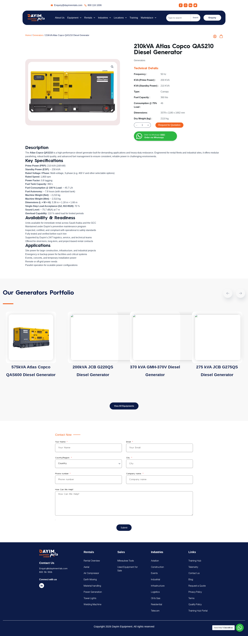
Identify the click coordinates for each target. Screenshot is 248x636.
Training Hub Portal (198, 611)
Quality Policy (195, 605)
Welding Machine (92, 605)
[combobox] (178, 17)
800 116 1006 (45, 572)
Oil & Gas (155, 598)
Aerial (86, 567)
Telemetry (193, 567)
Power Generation (93, 592)
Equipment (72, 17)
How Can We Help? (64, 490)
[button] (112, 66)
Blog (190, 580)
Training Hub (194, 561)
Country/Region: (63, 458)
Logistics (155, 592)
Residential (156, 605)
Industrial (155, 580)
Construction (157, 567)
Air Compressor (91, 573)
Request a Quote (197, 586)
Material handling (92, 586)
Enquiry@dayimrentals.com (53, 569)
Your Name (60, 442)
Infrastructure (157, 586)
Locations (119, 17)
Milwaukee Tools (125, 561)
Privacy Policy (195, 592)
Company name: (134, 474)
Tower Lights (90, 598)
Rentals (88, 17)
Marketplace (147, 17)
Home (28, 35)
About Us (59, 17)
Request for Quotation (169, 125)
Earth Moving (90, 580)
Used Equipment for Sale (127, 569)
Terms (191, 598)
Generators (38, 35)
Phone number (62, 474)
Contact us (193, 573)
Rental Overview (92, 561)
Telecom (155, 611)
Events (154, 573)
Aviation (155, 561)
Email (129, 442)
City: (128, 458)
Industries (103, 17)
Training (134, 17)
